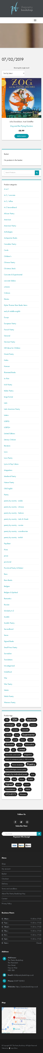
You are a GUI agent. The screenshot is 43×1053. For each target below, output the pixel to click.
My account (6, 869)
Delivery (5, 883)
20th (14, 719)
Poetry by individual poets (16, 774)
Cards (6, 250)
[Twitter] (21, 822)
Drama (17, 735)
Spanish (18, 784)
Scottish (7, 617)
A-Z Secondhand (10, 207)
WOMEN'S (10, 794)
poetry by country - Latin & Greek (16, 519)
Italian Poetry (8, 391)
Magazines (8, 470)
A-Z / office (8, 201)
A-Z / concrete (9, 195)
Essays (6, 317)
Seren (6, 635)
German (23, 740)
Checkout (5, 879)
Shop (4, 864)
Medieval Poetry (10, 476)
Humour (7, 366)
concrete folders (10, 281)
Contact (4, 898)
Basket (4, 874)
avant (7, 730)
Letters (6, 415)
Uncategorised (9, 666)
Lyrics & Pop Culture (11, 464)
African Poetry (9, 213)
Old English (8, 488)
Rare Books (8, 580)
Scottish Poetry (9, 623)
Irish (6, 749)
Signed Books (9, 641)
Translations (8, 659)
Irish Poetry (8, 384)
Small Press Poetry (10, 647)
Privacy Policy (7, 903)
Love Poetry (8, 458)
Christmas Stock (9, 268)
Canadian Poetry (10, 244)
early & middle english (12, 311)
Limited (22, 749)
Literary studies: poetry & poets (12, 755)
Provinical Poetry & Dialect (13, 568)
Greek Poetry (9, 354)
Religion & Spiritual (11, 592)
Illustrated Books (10, 372)
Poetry (6, 494)
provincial (7, 562)
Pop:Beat (7, 543)
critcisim (7, 287)
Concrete (25, 730)
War (5, 678)
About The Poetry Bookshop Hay (13, 893)
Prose (7, 779)
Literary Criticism (10, 439)
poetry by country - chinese (14, 507)
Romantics (7, 598)
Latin (5, 403)
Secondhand (8, 629)
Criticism (7, 293)
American (7, 219)
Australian (33, 725)
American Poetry (10, 226)
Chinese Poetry (9, 262)
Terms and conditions (9, 888)
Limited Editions (9, 433)
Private (32, 774)
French (7, 740)
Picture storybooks (17, 765)
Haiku (6, 360)
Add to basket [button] (21, 136)
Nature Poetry (9, 482)
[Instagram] (27, 822)
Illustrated (9, 744)
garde (15, 740)
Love (5, 452)
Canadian (15, 730)
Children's (7, 256)
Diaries (6, 299)
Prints (6, 549)
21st (22, 720)
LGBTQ (6, 421)
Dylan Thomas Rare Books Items (15, 305)
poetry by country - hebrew (14, 513)
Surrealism (8, 653)
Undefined (8, 672)
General (7, 336)
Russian (6, 604)
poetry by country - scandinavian (16, 531)
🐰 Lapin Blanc (13, 1048)
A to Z (6, 189)
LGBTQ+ (7, 427)
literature (7, 446)
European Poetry (10, 323)
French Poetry (9, 329)
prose (6, 556)
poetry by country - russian (13, 525)
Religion (7, 586)
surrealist (26, 784)
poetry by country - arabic (13, 501)
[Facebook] (15, 822)
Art (19, 725)
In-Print (6, 378)
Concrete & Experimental (13, 274)
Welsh (6, 690)
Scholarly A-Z (9, 611)
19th (6, 720)
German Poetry (9, 342)
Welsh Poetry (9, 696)
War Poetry (8, 684)
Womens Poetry (9, 702)
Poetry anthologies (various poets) (15, 769)
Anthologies (8, 232)
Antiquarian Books (10, 238)
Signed (9, 784)
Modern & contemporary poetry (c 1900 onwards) (19, 759)
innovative (29, 744)
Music (6, 765)
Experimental (28, 734)
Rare (5, 574)
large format (8, 397)
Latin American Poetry (12, 409)
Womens (23, 794)
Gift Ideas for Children (12, 348)
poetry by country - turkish (13, 537)
